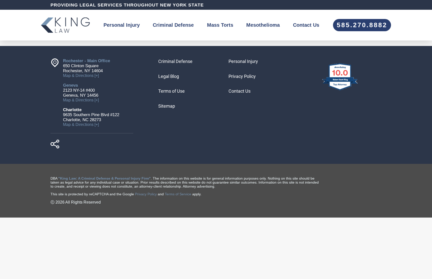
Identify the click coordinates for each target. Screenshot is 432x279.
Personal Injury (122, 25)
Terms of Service (178, 194)
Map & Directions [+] (81, 75)
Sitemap (166, 106)
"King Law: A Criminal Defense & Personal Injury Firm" (104, 178)
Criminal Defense (173, 25)
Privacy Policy (242, 76)
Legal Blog (168, 76)
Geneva (70, 85)
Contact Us (306, 25)
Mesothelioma (263, 25)
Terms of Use (171, 91)
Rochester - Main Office (86, 60)
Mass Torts (220, 25)
